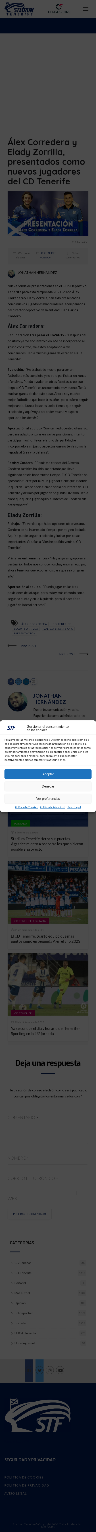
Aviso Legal (74, 807)
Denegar (48, 786)
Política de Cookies (26, 807)
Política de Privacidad (52, 807)
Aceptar (48, 774)
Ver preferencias (48, 798)
